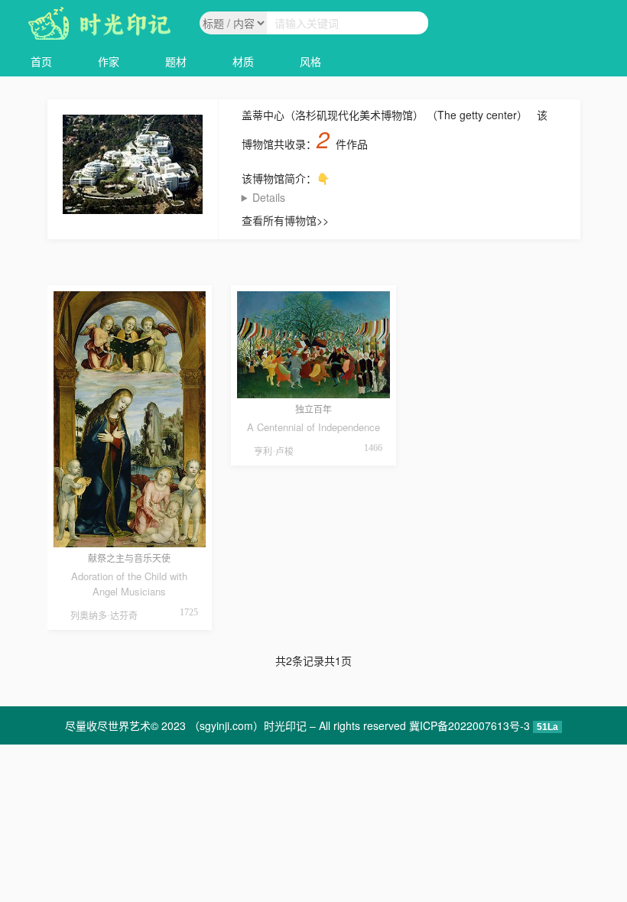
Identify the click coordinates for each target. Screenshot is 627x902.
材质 (243, 61)
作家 (108, 61)
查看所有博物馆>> (285, 220)
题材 (176, 61)
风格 (310, 61)
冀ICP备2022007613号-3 (469, 725)
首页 (41, 61)
